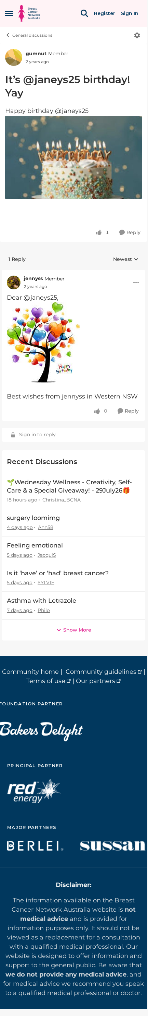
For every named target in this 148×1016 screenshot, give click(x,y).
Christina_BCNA (61, 500)
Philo (44, 610)
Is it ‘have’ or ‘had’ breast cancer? (58, 573)
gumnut (36, 53)
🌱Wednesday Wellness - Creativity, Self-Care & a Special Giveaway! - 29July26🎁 (69, 486)
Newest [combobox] (125, 259)
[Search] (84, 13)
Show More (77, 630)
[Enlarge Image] (73, 157)
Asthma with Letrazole (41, 600)
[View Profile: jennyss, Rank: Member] (14, 282)
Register (104, 13)
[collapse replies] (73, 273)
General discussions (32, 35)
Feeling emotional (35, 545)
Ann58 (45, 527)
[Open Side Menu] (9, 13)
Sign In (129, 13)
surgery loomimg (33, 518)
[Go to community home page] (29, 13)
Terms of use (45, 681)
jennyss (33, 278)
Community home (30, 672)
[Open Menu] (137, 35)
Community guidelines (101, 672)
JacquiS (47, 555)
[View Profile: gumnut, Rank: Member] (13, 57)
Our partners (95, 681)
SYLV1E (46, 582)
